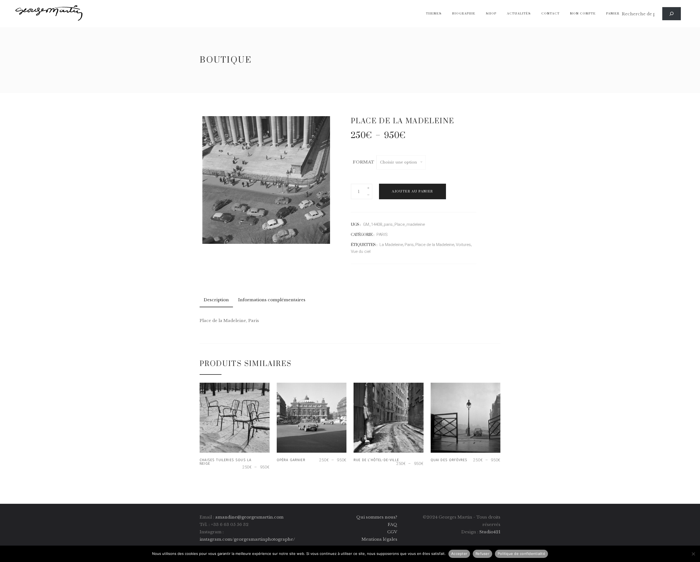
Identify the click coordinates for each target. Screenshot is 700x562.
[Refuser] (693, 554)
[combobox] (401, 162)
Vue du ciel (361, 251)
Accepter (459, 553)
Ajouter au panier (412, 191)
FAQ (392, 524)
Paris (409, 245)
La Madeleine (391, 245)
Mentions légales (379, 539)
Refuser (482, 553)
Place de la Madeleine (434, 245)
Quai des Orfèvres (449, 460)
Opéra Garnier (291, 460)
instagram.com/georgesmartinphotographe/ (247, 539)
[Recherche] (671, 13)
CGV (392, 531)
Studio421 (489, 531)
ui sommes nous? (378, 517)
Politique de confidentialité (521, 553)
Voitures (463, 245)
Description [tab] (216, 299)
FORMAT (363, 162)
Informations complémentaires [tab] (271, 299)
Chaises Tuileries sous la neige (225, 462)
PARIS (382, 235)
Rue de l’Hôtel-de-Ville (376, 460)
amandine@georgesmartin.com (249, 517)
